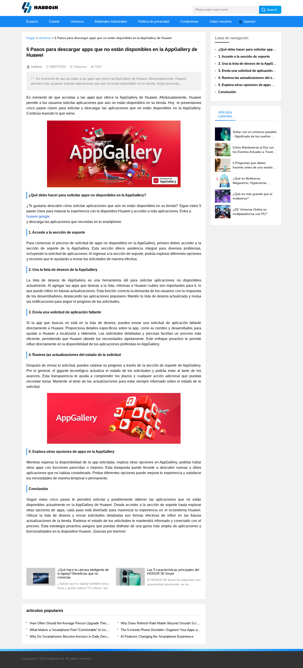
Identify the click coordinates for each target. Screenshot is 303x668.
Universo (77, 21)
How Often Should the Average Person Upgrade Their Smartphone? (70, 623)
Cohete (54, 21)
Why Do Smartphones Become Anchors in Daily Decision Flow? (70, 636)
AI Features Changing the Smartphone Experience (157, 636)
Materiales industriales (111, 21)
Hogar (30, 38)
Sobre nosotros (221, 21)
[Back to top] (298, 596)
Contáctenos (189, 21)
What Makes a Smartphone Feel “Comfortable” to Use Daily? (70, 630)
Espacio (32, 21)
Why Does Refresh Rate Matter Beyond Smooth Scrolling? (161, 623)
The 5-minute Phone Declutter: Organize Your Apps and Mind (161, 630)
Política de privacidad (153, 21)
